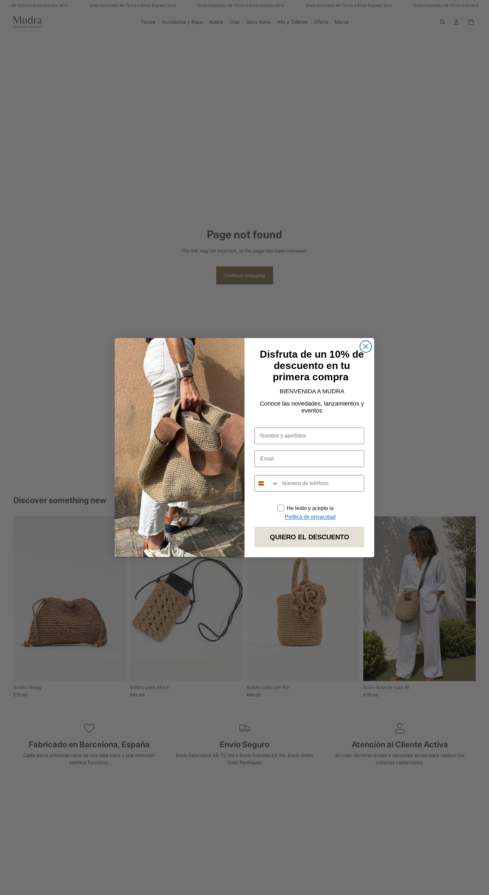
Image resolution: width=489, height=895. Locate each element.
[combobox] (267, 483)
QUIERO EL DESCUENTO (309, 537)
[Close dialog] (366, 346)
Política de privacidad (310, 517)
